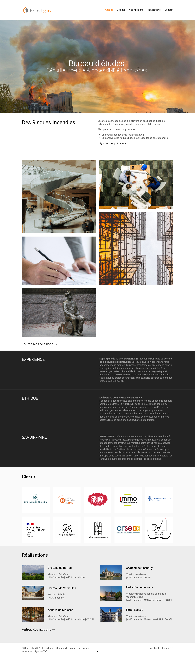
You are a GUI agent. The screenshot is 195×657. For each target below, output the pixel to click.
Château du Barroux (60, 568)
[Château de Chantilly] (111, 572)
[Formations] (59, 196)
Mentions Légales (65, 648)
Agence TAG (41, 651)
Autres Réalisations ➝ (38, 629)
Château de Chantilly (139, 568)
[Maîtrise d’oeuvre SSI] (136, 184)
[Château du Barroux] (33, 572)
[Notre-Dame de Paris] (111, 593)
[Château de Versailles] (33, 593)
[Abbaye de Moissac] (33, 614)
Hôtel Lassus (134, 610)
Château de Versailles (62, 588)
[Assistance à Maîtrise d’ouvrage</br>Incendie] (136, 248)
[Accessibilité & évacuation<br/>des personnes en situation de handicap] (59, 312)
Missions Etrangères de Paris (159, 499)
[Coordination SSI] (59, 261)
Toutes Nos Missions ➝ (39, 344)
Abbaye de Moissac (60, 610)
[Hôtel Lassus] (111, 614)
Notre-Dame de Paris (139, 587)
